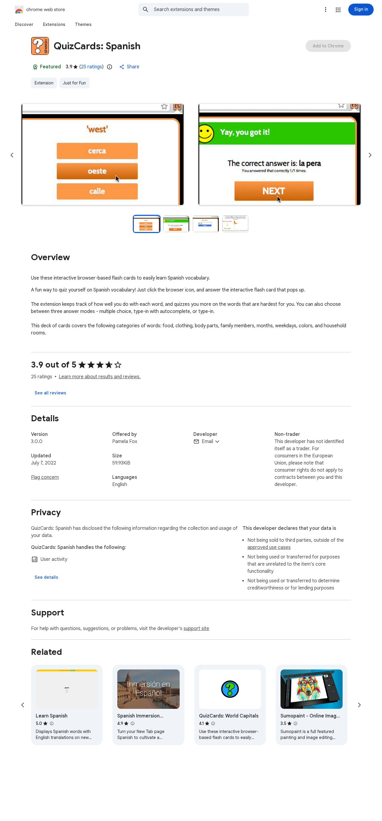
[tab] (24, 24)
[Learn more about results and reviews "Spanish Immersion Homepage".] (132, 723)
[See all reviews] (50, 393)
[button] (338, 10)
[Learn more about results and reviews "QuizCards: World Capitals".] (213, 723)
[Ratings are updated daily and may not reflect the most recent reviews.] (109, 67)
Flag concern (45, 477)
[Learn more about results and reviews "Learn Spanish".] (51, 723)
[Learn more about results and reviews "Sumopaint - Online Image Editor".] (295, 723)
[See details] (46, 577)
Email (207, 442)
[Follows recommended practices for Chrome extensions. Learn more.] (35, 67)
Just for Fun (74, 83)
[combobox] (201, 9)
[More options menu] (326, 10)
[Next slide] (370, 155)
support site (196, 629)
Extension (44, 83)
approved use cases (269, 547)
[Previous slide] (12, 155)
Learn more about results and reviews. (100, 377)
